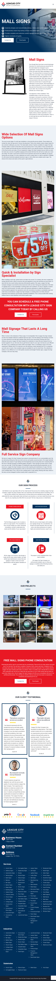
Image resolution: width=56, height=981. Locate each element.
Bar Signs (8, 882)
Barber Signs (9, 885)
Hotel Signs (21, 908)
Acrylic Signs (9, 868)
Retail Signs (46, 870)
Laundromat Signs (22, 915)
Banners (8, 880)
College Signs (9, 901)
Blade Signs (9, 887)
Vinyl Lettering (47, 885)
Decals (20, 873)
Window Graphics (47, 909)
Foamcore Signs (22, 896)
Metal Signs (34, 887)
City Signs (8, 899)
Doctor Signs (21, 887)
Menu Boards (34, 884)
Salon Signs (46, 873)
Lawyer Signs (34, 868)
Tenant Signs (46, 882)
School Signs (46, 875)
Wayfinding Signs (47, 904)
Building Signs (9, 889)
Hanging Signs (22, 901)
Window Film (46, 906)
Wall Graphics (46, 894)
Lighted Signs (34, 873)
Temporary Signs (47, 880)
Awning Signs (9, 875)
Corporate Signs (10, 912)
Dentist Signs (21, 875)
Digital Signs (21, 880)
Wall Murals (46, 897)
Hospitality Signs (22, 906)
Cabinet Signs (9, 892)
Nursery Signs (34, 942)
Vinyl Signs (46, 889)
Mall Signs (33, 877)
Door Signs (21, 889)
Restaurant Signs (47, 868)
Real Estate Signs (35, 916)
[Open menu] (53, 4)
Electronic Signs (22, 891)
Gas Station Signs (22, 898)
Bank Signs (8, 877)
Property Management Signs (34, 920)
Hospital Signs (22, 903)
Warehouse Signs (47, 901)
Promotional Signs (35, 911)
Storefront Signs (47, 877)
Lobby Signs (34, 875)
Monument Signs (35, 889)
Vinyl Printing (46, 887)
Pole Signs (33, 896)
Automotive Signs (10, 873)
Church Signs (9, 897)
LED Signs (33, 870)
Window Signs (46, 911)
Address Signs (9, 870)
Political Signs (34, 898)
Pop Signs (33, 900)
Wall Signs (45, 899)
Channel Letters (10, 894)
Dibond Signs (21, 877)
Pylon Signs (34, 914)
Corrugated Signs (22, 868)
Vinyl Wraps (46, 892)
